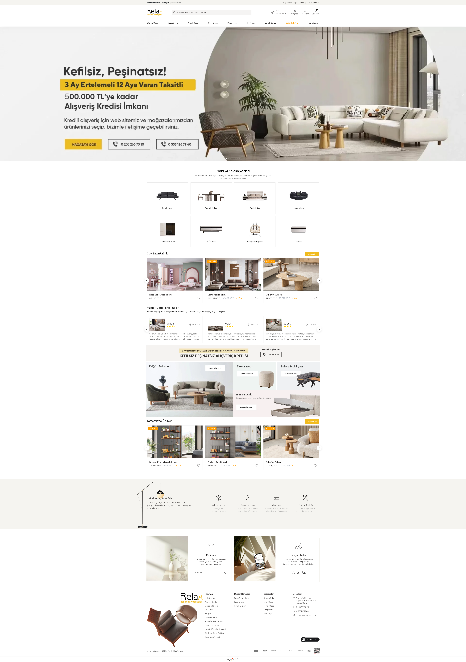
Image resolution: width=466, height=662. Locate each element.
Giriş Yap (294, 14)
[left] (147, 280)
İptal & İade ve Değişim (214, 621)
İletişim (208, 613)
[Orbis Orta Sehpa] (291, 274)
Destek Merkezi (313, 2)
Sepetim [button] (315, 12)
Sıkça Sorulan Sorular (242, 598)
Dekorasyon (268, 613)
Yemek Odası (268, 606)
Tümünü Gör (312, 254)
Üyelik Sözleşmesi (212, 625)
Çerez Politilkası (211, 606)
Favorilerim (305, 14)
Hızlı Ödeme (210, 598)
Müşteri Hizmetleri (242, 594)
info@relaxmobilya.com (306, 615)
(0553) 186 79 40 (282, 13)
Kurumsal (209, 594)
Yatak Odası (268, 602)
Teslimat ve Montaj (212, 637)
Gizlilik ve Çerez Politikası (215, 633)
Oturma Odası (269, 598)
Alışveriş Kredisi (211, 602)
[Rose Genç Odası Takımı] (175, 274)
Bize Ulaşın (297, 594)
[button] (152, 22)
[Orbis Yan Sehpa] (291, 442)
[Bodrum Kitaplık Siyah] (233, 442)
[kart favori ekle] (198, 298)
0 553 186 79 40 (302, 611)
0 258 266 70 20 (302, 607)
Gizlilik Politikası (211, 617)
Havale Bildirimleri (241, 606)
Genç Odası (268, 610)
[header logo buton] (154, 12)
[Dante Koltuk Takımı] (233, 274)
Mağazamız (287, 2)
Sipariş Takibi (299, 2)
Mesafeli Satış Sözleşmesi (215, 629)
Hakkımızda (209, 610)
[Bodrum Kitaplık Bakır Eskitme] (175, 442)
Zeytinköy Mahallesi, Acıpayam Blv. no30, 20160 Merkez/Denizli (306, 600)
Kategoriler (268, 594)
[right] (319, 280)
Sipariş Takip (239, 602)
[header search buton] (174, 12)
